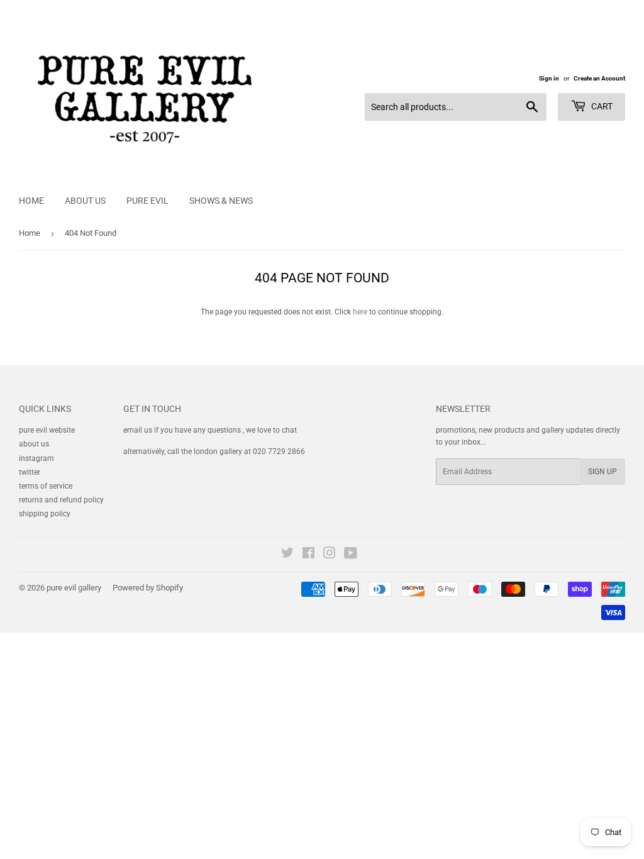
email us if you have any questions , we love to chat (210, 430)
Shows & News (221, 201)
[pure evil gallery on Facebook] (308, 555)
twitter (29, 472)
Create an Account (599, 78)
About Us (85, 201)
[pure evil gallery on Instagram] (329, 555)
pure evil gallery (74, 587)
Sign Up (602, 471)
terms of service (45, 486)
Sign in (549, 78)
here (360, 312)
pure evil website (47, 430)
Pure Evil (147, 201)
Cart (601, 106)
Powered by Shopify (148, 587)
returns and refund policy (61, 500)
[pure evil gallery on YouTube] (350, 555)
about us (34, 444)
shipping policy (44, 513)
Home (31, 201)
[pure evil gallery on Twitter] (287, 555)
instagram (36, 458)
